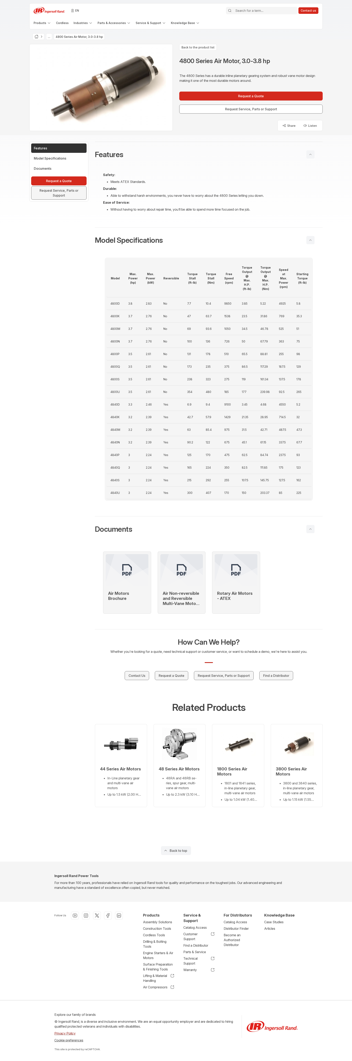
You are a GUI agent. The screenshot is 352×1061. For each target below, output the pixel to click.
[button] (209, 154)
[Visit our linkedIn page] (119, 915)
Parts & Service (194, 952)
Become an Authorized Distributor (232, 940)
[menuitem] (42, 23)
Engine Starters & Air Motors (158, 955)
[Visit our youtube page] (75, 915)
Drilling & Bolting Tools (154, 944)
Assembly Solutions (157, 922)
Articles (269, 928)
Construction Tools (157, 928)
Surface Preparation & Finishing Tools (158, 966)
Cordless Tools (154, 935)
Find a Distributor (195, 945)
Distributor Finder (236, 928)
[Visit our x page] (97, 915)
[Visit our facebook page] (108, 915)
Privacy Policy (65, 1033)
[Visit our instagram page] (86, 915)
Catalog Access (195, 927)
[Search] (229, 10)
